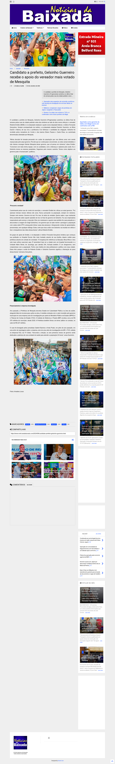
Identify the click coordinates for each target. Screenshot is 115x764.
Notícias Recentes (52, 28)
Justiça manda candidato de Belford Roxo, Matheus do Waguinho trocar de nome (26, 454)
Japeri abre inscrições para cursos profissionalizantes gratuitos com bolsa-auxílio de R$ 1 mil (90, 170)
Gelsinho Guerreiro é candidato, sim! (57, 456)
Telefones (40, 28)
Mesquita (26, 68)
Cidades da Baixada (26, 28)
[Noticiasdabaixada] (16, 1)
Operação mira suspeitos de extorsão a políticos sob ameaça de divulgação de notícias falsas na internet (58, 103)
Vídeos (65, 28)
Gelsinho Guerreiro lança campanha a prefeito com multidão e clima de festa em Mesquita (58, 472)
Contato (75, 28)
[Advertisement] (25, 101)
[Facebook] (11, 1)
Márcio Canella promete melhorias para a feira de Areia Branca (25, 473)
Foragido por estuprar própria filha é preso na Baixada (91, 202)
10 (83, 423)
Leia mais (100, 214)
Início (15, 28)
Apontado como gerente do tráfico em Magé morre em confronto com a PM (89, 124)
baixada (18, 68)
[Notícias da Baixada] (57, 23)
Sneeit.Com (61, 760)
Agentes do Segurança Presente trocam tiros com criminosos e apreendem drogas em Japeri (91, 400)
